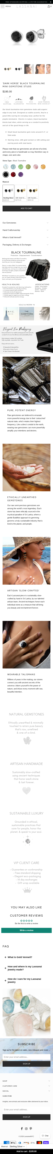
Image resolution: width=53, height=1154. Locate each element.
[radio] (6, 167)
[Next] (48, 36)
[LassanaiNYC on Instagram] (26, 1129)
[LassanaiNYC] (26, 6)
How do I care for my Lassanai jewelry (24, 980)
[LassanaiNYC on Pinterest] (31, 1129)
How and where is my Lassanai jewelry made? (25, 968)
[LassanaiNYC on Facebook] (22, 1129)
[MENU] (1, 6)
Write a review (26, 930)
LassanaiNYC (29, 1136)
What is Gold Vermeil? (20, 957)
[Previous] (4, 36)
